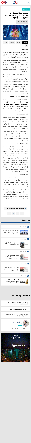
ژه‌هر (27, 45)
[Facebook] (9, 213)
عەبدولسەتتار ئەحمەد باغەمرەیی (14, 208)
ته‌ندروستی (12, 43)
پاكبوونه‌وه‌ (19, 43)
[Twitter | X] (13, 213)
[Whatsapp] (17, 213)
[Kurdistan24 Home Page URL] (15, 2)
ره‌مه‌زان (5, 43)
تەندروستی (25, 9)
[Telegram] (22, 213)
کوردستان (25, 43)
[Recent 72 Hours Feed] (5, 2)
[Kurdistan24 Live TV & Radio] (2, 2)
